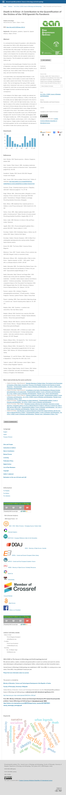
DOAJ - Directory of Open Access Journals (35, 548)
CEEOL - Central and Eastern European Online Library (25, 555)
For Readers (6, 490)
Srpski (5, 434)
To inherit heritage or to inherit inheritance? (28, 400)
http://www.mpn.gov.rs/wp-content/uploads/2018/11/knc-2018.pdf (19, 695)
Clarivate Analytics (12, 532)
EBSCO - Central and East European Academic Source (21, 561)
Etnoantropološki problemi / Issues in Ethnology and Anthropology (24, 1)
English (5, 432)
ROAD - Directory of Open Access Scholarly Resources (22, 567)
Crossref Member (8, 596)
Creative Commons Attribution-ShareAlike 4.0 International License (49, 121)
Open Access (12, 603)
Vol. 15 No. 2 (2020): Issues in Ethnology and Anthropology (28, 6)
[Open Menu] (3, 1)
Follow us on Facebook (15, 610)
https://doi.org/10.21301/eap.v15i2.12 (15, 27)
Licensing (6, 457)
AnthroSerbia (11, 579)
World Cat (10, 573)
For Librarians (6, 496)
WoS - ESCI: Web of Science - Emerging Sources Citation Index (25, 526)
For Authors (6, 493)
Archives (10, 6)
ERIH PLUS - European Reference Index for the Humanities (22, 538)
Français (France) (7, 437)
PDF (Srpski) (46, 60)
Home (4, 6)
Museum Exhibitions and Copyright (35, 395)
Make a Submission (11, 421)
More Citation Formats (47, 86)
